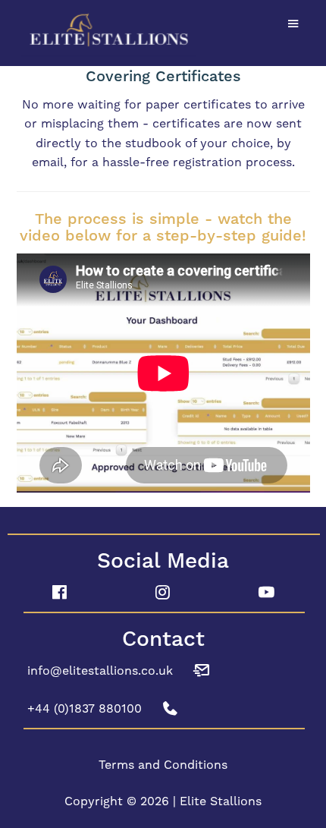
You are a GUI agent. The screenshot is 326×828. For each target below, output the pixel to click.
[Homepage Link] (163, 31)
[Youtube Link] (266, 593)
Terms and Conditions (163, 764)
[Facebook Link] (59, 593)
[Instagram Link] (163, 593)
